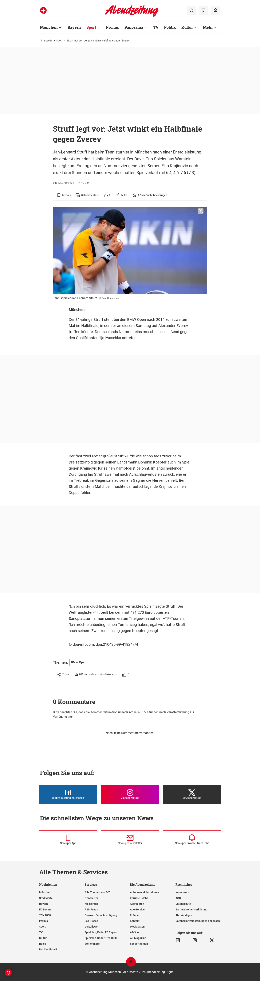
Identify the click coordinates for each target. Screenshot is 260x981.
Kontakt (135, 920)
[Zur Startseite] (131, 15)
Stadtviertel (46, 898)
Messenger (91, 903)
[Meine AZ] (215, 10)
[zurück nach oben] (131, 963)
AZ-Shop (135, 932)
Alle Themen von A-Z (97, 892)
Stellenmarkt (92, 943)
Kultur (187, 27)
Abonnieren (137, 903)
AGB (178, 898)
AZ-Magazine (138, 938)
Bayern (74, 27)
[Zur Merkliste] (203, 10)
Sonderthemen (139, 943)
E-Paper (135, 915)
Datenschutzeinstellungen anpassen (197, 920)
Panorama (133, 27)
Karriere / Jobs (139, 898)
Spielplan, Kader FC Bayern (101, 932)
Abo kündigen (183, 915)
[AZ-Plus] (43, 10)
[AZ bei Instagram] (194, 940)
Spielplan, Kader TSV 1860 (101, 938)
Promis (112, 27)
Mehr (208, 27)
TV (156, 27)
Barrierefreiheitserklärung (191, 909)
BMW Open (136, 319)
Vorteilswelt (92, 926)
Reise (42, 943)
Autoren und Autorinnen (144, 892)
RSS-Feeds (91, 909)
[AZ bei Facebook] (177, 940)
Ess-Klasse (91, 920)
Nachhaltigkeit (48, 949)
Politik (170, 27)
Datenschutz (183, 903)
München (49, 27)
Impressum (182, 892)
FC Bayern (45, 909)
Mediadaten (137, 926)
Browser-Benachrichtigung (101, 915)
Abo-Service (137, 909)
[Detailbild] (200, 211)
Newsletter (91, 898)
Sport (91, 27)
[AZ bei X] (211, 940)
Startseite (46, 40)
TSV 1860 (45, 915)
